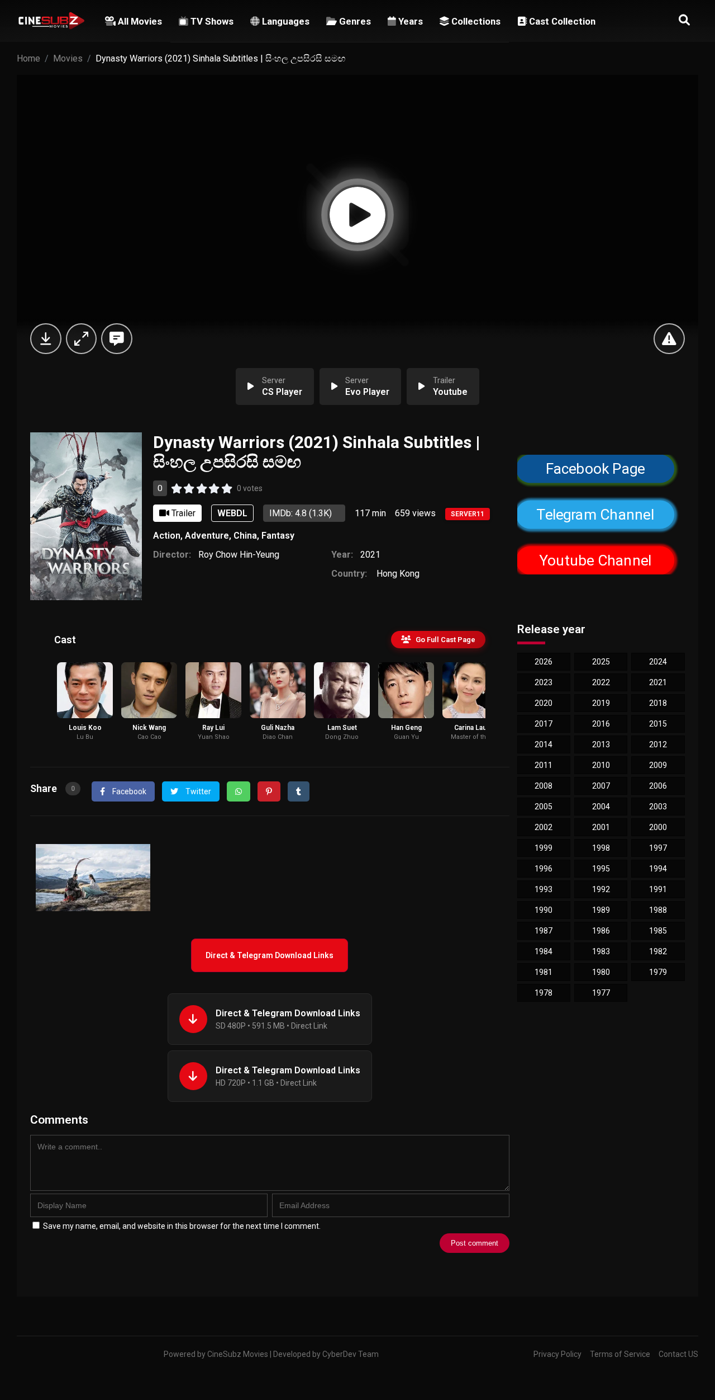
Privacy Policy (557, 1354)
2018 (658, 703)
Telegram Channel (595, 514)
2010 (601, 765)
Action (166, 535)
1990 (543, 910)
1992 (601, 889)
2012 (658, 744)
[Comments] (116, 338)
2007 (601, 785)
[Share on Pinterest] (269, 791)
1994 (658, 868)
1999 (543, 847)
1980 (601, 972)
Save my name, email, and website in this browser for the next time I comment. (182, 1226)
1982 (658, 951)
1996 (543, 868)
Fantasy (277, 535)
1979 (658, 972)
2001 (601, 827)
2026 (543, 661)
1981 (543, 972)
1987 (543, 930)
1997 (658, 847)
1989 (601, 910)
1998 (601, 847)
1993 (543, 889)
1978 (543, 992)
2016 (601, 723)
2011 (543, 765)
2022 (601, 682)
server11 (467, 514)
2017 (543, 723)
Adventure (207, 535)
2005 (543, 806)
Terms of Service (620, 1354)
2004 (601, 806)
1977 (601, 992)
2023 (543, 682)
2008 (543, 785)
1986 (601, 930)
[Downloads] (45, 338)
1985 (658, 930)
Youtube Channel (595, 560)
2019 (601, 703)
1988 (658, 910)
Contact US (678, 1354)
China (245, 535)
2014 (543, 744)
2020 (543, 703)
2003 (658, 806)
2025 (601, 661)
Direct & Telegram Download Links (269, 955)
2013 (601, 744)
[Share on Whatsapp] (238, 791)
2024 (658, 661)
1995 (601, 868)
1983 (601, 951)
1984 (543, 951)
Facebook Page (595, 468)
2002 (543, 827)
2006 (658, 785)
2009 (658, 765)
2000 (658, 827)
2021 (370, 554)
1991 (658, 889)
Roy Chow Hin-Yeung (238, 554)
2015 (658, 723)
